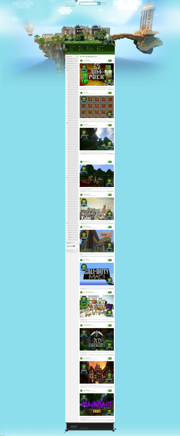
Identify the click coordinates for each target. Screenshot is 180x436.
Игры (69, 227)
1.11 (69, 118)
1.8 (68, 151)
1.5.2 (69, 132)
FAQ (91, 42)
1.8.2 (69, 156)
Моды (71, 48)
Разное (69, 239)
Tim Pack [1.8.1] (86, 60)
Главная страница (69, 58)
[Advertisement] (97, 157)
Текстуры (81, 48)
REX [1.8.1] (85, 92)
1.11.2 (69, 120)
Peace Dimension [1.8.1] (88, 291)
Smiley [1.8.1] (86, 161)
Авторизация (104, 4)
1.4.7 (69, 77)
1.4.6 (69, 75)
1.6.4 (69, 137)
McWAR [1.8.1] (86, 259)
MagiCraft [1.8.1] (86, 390)
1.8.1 (69, 101)
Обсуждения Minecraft (70, 63)
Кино (69, 225)
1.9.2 (69, 218)
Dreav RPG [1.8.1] (86, 226)
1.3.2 (69, 125)
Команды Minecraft (69, 68)
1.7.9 (69, 94)
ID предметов (69, 65)
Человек (69, 232)
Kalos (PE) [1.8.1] (86, 194)
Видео (99, 48)
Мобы (69, 230)
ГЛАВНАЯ (68, 42)
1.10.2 (69, 115)
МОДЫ (68, 70)
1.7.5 (69, 144)
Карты (81, 46)
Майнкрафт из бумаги (101, 46)
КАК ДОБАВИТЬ (84, 42)
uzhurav (86, 93)
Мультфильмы (70, 237)
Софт (89, 46)
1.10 (69, 113)
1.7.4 (69, 89)
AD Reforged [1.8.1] (87, 324)
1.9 (68, 163)
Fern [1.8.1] (85, 124)
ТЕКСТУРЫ (68, 177)
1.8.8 (69, 108)
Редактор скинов (90, 48)
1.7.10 (69, 96)
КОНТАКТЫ (97, 42)
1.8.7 (69, 106)
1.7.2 (69, 87)
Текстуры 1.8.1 (95, 93)
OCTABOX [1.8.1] (86, 357)
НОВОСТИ (75, 42)
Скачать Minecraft (73, 46)
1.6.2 (69, 82)
